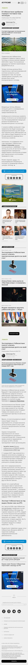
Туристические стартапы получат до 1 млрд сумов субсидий (13, 558)
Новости (5, 8)
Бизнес (3, 359)
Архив (5, 624)
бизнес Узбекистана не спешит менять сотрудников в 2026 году (13, 448)
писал (15, 160)
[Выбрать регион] (19, 3)
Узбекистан (16, 28)
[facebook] (4, 611)
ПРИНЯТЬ (14, 661)
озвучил (4, 496)
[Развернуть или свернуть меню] (25, 3)
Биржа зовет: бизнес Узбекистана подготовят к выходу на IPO (13, 564)
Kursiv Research (8, 638)
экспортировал (7, 508)
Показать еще (14, 333)
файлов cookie (13, 657)
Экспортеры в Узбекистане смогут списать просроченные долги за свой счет (14, 255)
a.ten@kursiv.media (10, 25)
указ (18, 399)
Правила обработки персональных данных (13, 628)
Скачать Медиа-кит (9, 634)
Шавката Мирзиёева (17, 401)
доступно (5, 64)
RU (22, 3)
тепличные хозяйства (7, 28)
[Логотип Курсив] (6, 2)
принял (17, 145)
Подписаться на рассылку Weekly (12, 602)
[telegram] (14, 611)
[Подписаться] (25, 604)
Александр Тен (10, 22)
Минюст (4, 399)
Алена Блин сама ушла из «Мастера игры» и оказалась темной (14, 283)
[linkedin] (19, 611)
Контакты (6, 631)
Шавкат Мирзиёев (17, 359)
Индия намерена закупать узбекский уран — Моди (13, 309)
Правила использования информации (14, 621)
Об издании (7, 617)
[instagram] (9, 611)
